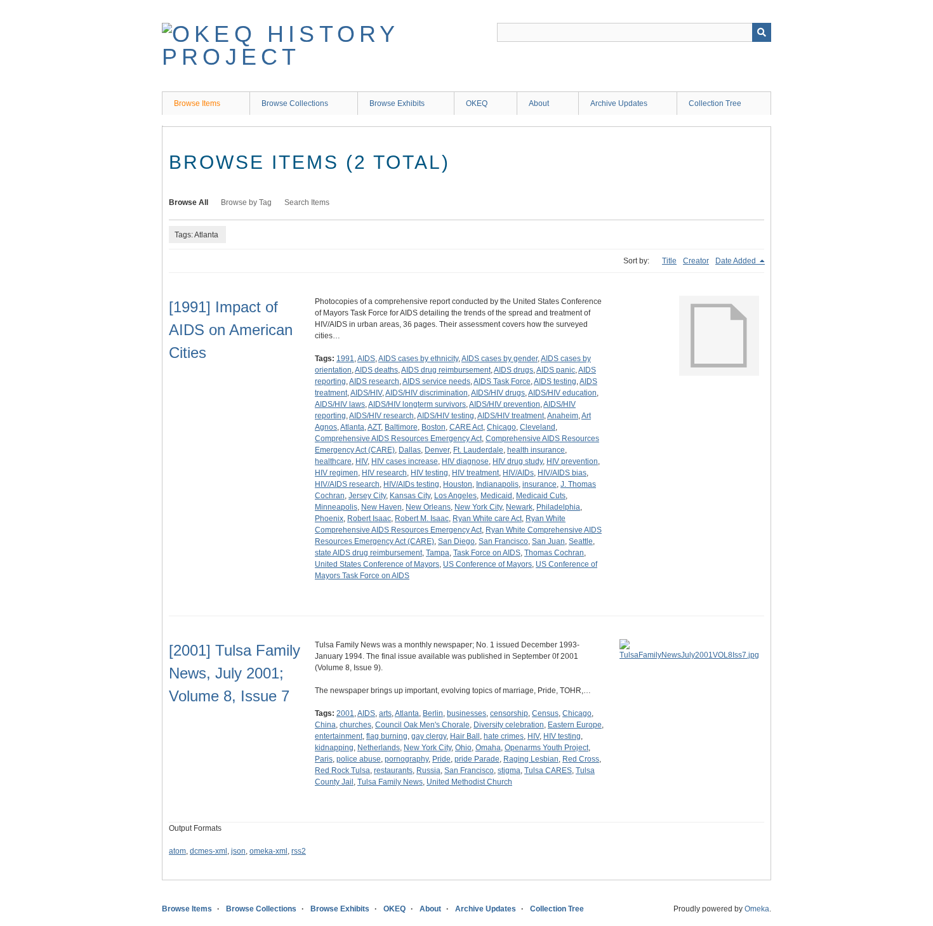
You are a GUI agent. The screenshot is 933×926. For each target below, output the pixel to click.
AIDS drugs (513, 370)
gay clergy (428, 736)
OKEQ (476, 103)
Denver (437, 450)
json (238, 851)
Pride (441, 759)
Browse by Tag (246, 202)
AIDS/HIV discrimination (426, 392)
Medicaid (496, 495)
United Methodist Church (469, 781)
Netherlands (378, 747)
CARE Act (466, 427)
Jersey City (367, 495)
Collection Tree (715, 103)
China (325, 724)
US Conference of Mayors (487, 564)
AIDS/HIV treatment (510, 415)
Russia (428, 770)
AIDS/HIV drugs (498, 392)
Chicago (501, 427)
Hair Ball (465, 736)
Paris (324, 759)
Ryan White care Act (487, 518)
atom (177, 851)
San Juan (548, 541)
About (539, 103)
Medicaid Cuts (541, 495)
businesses (466, 713)
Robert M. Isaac (422, 518)
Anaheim (562, 415)
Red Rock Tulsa (342, 770)
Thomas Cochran (554, 552)
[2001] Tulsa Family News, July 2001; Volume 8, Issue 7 (234, 673)
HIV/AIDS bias (562, 472)
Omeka (756, 908)
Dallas (410, 450)
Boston (433, 427)
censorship (509, 713)
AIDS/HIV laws (340, 404)
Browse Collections (294, 103)
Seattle (581, 541)
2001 (345, 713)
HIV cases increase (404, 461)
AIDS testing (555, 381)
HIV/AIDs (518, 472)
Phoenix (329, 518)
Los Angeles (455, 495)
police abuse (358, 759)
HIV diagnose (465, 461)
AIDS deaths (376, 370)
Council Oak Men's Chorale (422, 724)
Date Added (736, 260)
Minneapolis (336, 507)
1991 (345, 358)
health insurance (536, 450)
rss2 (298, 851)
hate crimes (504, 736)
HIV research (384, 472)
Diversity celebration (508, 724)
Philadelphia (558, 507)
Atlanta (352, 427)
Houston (457, 484)
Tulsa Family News (390, 781)
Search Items (306, 202)
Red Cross (580, 759)
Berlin (433, 713)
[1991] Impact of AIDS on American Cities (231, 329)
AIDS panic (555, 370)
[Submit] (761, 32)
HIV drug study (518, 461)
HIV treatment (475, 472)
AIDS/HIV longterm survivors (417, 404)
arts (385, 713)
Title (669, 260)
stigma (509, 770)
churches (355, 724)
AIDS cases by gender (499, 358)
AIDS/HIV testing (445, 415)
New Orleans (428, 507)
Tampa (437, 552)
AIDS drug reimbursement (446, 370)
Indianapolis (497, 484)
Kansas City (410, 495)
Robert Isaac (369, 518)
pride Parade (477, 759)
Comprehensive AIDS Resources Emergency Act (398, 438)
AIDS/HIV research (381, 415)
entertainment (338, 736)
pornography (406, 759)
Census (545, 713)
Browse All (188, 202)
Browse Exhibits (397, 103)
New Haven (381, 507)
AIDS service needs (436, 381)
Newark (519, 507)
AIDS (366, 358)
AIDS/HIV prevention (504, 404)
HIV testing (429, 472)
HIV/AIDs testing (411, 484)
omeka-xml (268, 851)
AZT (374, 427)
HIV (361, 461)
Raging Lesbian (531, 759)
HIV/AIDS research (347, 484)
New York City (478, 507)
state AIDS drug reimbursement (368, 552)
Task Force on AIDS (486, 552)
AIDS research (374, 381)
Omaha (488, 747)
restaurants (393, 770)
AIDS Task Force (502, 381)
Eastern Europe (575, 724)
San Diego (456, 541)
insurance (539, 484)
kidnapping (334, 747)
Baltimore (401, 427)
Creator (696, 260)
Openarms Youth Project (546, 747)
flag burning (386, 736)
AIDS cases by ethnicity (418, 358)
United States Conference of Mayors (377, 564)
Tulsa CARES (548, 770)
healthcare (333, 461)
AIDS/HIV (366, 392)
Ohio (463, 747)
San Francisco (503, 541)
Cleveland (537, 427)
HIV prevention (572, 461)
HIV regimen (336, 472)
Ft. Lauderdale (478, 450)
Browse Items (197, 103)
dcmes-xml (208, 851)
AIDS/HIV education (562, 392)
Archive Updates (618, 103)
